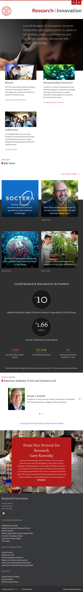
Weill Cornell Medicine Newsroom (12, 557)
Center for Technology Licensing (12, 536)
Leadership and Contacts (10, 525)
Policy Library (6, 541)
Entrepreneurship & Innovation (53, 102)
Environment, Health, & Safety (11, 538)
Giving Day (41, 479)
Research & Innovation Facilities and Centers (16, 528)
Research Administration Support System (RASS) (17, 533)
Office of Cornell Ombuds (10, 581)
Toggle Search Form (73, 2)
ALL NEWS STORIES (69, 174)
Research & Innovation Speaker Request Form (16, 562)
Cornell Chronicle (7, 552)
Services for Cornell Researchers (15, 100)
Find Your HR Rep (7, 579)
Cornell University (7, 589)
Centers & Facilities (11, 149)
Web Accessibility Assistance (72, 589)
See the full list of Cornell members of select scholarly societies (41, 423)
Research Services (7, 530)
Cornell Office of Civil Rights (10, 576)
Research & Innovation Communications (15, 560)
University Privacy (26, 589)
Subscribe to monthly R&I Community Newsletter (17, 565)
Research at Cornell (8, 555)
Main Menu (79, 2)
